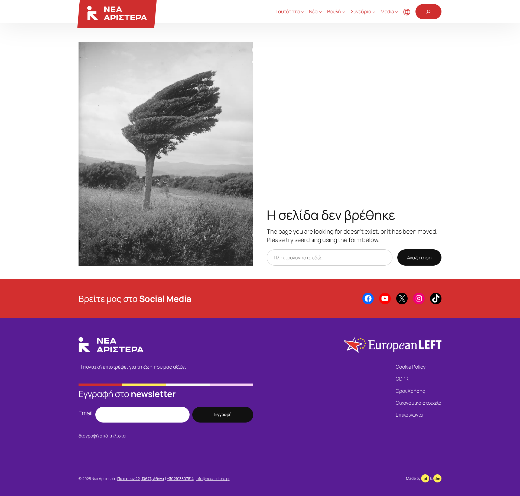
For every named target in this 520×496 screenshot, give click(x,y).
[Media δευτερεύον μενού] (396, 11)
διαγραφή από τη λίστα (102, 436)
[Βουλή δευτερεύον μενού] (343, 11)
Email (86, 413)
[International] (406, 11)
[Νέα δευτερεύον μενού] (320, 11)
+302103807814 (180, 478)
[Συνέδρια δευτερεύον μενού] (373, 11)
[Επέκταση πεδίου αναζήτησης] (428, 11)
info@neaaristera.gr (212, 478)
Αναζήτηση (419, 257)
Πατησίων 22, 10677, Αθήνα (140, 478)
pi (425, 478)
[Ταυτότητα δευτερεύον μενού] (302, 11)
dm (437, 478)
